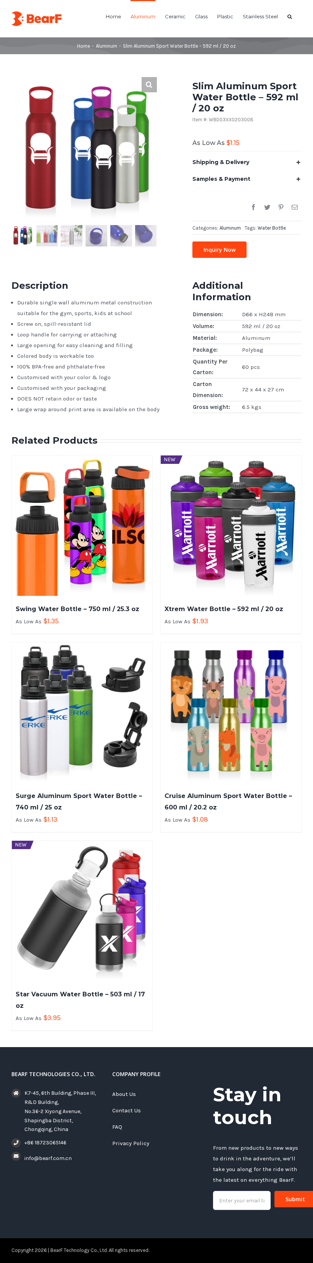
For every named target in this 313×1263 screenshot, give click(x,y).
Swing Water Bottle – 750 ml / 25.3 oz (77, 609)
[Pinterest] (281, 207)
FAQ (117, 1126)
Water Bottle (272, 228)
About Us (124, 1094)
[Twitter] (267, 207)
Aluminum (230, 228)
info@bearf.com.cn (48, 1158)
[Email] (295, 207)
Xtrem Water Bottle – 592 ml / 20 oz (224, 609)
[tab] (247, 162)
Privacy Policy (130, 1143)
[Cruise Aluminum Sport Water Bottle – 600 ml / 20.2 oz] (231, 712)
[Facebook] (253, 207)
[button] (289, 16)
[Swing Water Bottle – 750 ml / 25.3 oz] (82, 525)
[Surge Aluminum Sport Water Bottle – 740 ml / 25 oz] (82, 712)
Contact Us (126, 1110)
